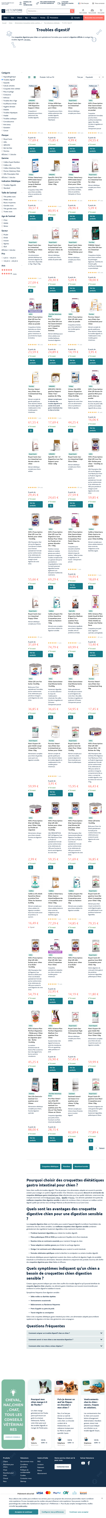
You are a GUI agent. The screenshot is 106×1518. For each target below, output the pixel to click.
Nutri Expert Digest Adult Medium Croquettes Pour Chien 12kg (94, 1031)
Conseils (77, 18)
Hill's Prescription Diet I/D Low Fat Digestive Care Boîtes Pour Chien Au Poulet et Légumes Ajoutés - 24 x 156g (55, 539)
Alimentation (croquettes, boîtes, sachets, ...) (28, 23)
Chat (12, 18)
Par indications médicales (52, 23)
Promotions (54, 18)
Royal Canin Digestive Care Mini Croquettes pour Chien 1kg (95, 961)
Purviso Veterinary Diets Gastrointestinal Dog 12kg (35, 392)
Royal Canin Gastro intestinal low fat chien (95, 179)
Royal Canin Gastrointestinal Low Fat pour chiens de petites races (55, 248)
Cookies (23, 1475)
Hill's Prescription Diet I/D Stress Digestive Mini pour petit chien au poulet (95, 393)
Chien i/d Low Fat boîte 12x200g (35, 682)
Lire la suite (43, 1441)
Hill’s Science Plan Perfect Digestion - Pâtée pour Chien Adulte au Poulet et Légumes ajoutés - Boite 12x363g (35, 1035)
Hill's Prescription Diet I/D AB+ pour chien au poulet (75, 319)
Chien (5, 18)
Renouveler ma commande (94, 18)
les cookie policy (21, 1506)
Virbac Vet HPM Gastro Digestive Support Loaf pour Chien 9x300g (75, 392)
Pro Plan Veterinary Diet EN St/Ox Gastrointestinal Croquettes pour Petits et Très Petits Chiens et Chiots (55, 1105)
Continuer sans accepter (79, 1512)
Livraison (40, 1464)
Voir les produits (33, 150)
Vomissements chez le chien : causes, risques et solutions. (91, 1403)
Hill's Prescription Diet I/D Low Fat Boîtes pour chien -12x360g (35, 535)
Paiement (40, 1467)
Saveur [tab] (5, 230)
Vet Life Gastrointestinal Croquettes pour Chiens (35, 1099)
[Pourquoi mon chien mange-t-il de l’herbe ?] (39, 1387)
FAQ (38, 1461)
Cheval (19, 18)
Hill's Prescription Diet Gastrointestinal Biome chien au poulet (95, 106)
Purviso (42, 18)
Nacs (5, 1481)
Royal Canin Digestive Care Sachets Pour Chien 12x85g (74, 746)
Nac (26, 18)
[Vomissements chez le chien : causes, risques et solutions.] (92, 1387)
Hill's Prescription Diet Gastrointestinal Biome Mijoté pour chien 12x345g (75, 825)
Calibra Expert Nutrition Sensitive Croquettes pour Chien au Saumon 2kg (75, 898)
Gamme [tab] (5, 158)
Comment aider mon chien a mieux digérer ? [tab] (46, 1346)
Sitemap (23, 1481)
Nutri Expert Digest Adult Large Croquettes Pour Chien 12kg (35, 746)
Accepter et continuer (23, 1512)
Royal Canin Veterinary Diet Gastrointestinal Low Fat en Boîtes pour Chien (75, 249)
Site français (85, 3)
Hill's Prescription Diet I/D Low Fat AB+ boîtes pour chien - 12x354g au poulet (95, 461)
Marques (34, 18)
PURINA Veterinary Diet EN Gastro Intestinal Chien (95, 248)
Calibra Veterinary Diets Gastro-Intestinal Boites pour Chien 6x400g (95, 535)
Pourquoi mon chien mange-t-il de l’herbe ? (39, 1402)
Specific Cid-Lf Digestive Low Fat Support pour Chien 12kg (55, 180)
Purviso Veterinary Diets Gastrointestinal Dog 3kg (95, 684)
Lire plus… (27, 40)
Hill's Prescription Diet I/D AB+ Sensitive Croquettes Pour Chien (55, 961)
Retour (39, 1470)
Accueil (4, 23)
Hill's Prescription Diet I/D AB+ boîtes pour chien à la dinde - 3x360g (75, 962)
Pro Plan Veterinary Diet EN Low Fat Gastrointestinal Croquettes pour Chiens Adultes (55, 324)
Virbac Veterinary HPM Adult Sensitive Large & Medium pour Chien (75, 180)
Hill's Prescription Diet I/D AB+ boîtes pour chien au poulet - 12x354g (55, 825)
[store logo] (12, 11)
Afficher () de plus (9, 154)
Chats (5, 1470)
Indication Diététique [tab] (11, 181)
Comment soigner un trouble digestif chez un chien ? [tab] (49, 1333)
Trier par (80, 77)
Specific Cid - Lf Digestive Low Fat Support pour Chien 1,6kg (55, 460)
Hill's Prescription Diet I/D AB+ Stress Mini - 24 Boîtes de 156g (95, 746)
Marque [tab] (5, 135)
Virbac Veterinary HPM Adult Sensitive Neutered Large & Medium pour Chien (35, 181)
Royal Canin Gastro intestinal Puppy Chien (34, 616)
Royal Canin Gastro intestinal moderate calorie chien (35, 460)
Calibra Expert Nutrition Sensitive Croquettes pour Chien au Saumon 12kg (55, 618)
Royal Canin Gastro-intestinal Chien (74, 105)
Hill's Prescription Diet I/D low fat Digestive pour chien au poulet (35, 320)
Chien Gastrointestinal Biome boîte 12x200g (55, 683)
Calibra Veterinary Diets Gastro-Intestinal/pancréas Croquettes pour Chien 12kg (55, 898)
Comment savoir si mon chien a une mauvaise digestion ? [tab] (51, 1339)
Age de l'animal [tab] (8, 216)
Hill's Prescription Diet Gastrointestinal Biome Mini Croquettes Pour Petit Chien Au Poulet (75, 537)
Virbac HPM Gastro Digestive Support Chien (55, 105)
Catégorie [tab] (6, 73)
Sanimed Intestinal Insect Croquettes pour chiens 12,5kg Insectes (74, 1101)
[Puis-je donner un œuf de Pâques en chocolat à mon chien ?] (66, 1387)
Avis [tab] (3, 265)
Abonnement (42, 1473)
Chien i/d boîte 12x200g (94, 822)
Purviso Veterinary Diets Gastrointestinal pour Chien (95, 320)
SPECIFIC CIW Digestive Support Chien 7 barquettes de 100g (54, 392)
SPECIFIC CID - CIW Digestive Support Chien (33, 105)
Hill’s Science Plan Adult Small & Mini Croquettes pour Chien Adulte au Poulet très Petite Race (95, 619)
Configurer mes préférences (53, 1512)
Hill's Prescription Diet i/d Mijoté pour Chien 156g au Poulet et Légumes (35, 825)
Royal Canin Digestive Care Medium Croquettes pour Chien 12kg (94, 897)
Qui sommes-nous (26, 1461)
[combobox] (51, 11)
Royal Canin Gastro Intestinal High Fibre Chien (75, 459)
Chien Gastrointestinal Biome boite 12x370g (75, 683)
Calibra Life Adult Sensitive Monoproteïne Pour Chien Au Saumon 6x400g (35, 898)
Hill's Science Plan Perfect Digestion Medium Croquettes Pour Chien (55, 1033)
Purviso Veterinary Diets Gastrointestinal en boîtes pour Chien (55, 746)
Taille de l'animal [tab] (9, 192)
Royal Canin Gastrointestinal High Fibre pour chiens (75, 1030)
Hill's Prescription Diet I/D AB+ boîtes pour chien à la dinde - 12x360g (35, 962)
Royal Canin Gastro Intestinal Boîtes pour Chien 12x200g (35, 248)
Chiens (5, 1461)
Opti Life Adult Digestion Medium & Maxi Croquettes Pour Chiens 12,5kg (75, 618)
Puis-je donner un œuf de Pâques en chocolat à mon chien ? (66, 1403)
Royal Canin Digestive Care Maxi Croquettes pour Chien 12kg (95, 1099)
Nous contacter (99, 3)
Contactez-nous (26, 1478)
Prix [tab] (3, 253)
